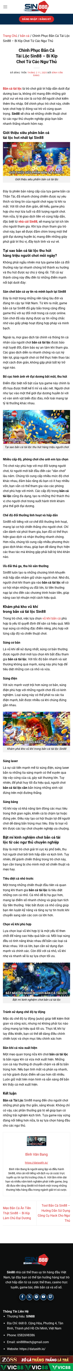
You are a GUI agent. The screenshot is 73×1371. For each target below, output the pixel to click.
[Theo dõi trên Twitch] (50, 1297)
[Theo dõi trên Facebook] (22, 1297)
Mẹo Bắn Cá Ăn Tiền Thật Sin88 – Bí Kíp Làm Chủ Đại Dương (17, 1213)
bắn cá (24, 36)
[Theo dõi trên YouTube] (43, 1297)
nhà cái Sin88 (27, 221)
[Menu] (5, 7)
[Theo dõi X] (29, 1297)
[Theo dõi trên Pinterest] (36, 1297)
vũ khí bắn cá (51, 618)
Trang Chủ (10, 36)
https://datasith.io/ (36, 1162)
